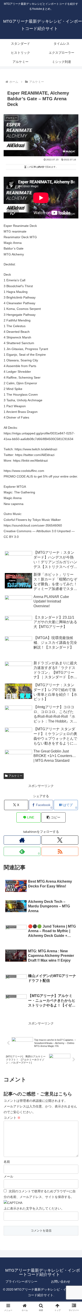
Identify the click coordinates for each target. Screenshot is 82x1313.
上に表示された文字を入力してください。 (34, 1208)
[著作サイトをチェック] (22, 840)
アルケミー (15, 775)
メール (8, 1176)
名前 (7, 1162)
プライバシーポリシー (21, 1281)
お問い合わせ (60, 1281)
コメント (12, 1117)
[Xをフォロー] (59, 840)
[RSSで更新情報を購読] (59, 851)
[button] (73, 818)
